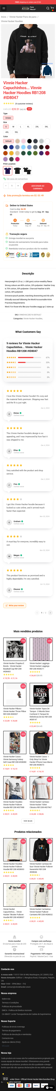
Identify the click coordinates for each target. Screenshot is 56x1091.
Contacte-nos (7, 1038)
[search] (47, 8)
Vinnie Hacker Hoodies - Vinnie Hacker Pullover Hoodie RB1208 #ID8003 (13, 866)
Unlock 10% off (5, 1078)
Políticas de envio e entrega (13, 1027)
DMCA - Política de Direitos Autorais (17, 1010)
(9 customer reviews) (24, 104)
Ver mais (28, 821)
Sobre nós (6, 999)
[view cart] (52, 8)
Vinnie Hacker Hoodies (12, 21)
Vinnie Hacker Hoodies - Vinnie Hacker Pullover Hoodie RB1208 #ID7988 (13, 804)
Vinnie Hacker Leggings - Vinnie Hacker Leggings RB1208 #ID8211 (40, 666)
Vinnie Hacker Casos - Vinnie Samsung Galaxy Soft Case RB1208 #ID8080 (14, 759)
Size (5, 122)
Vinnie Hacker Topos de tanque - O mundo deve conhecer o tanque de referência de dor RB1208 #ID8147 (41, 714)
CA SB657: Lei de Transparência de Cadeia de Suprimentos (26, 1014)
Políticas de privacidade (12, 1006)
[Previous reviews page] (37, 612)
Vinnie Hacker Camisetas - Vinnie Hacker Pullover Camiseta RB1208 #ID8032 (41, 912)
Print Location (9, 164)
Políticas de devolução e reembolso (16, 1034)
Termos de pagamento (11, 1030)
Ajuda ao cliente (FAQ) (11, 1042)
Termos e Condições (10, 1003)
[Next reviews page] (50, 612)
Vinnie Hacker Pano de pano (22, 17)
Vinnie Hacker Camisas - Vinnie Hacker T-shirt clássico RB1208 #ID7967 (41, 804)
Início (3, 17)
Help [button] (51, 1088)
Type (5, 113)
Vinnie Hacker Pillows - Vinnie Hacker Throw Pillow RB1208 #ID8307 (14, 711)
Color (5, 136)
